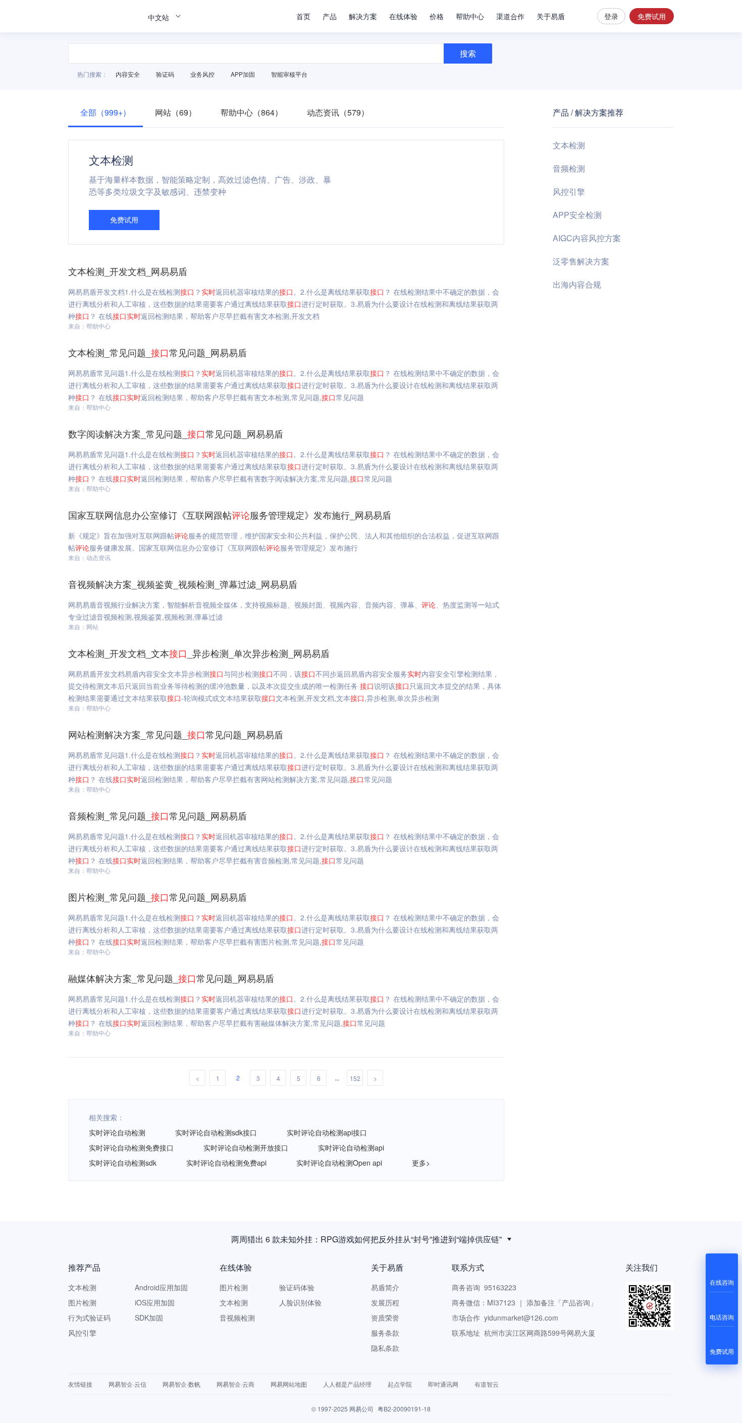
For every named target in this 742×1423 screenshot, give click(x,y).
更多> (421, 1163)
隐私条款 (385, 1348)
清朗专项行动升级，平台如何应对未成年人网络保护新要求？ (366, 1240)
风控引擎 (569, 191)
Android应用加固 (161, 1287)
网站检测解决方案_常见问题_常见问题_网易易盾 (175, 734)
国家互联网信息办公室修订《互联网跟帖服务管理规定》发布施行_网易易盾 (229, 514)
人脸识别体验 (300, 1302)
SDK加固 (149, 1317)
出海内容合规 (577, 284)
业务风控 (202, 74)
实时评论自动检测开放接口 (245, 1147)
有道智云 (486, 1384)
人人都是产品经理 (347, 1384)
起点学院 (400, 1384)
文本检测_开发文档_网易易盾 (127, 271)
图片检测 (82, 1302)
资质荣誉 (385, 1317)
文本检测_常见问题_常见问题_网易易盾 (157, 352)
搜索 (581, 16)
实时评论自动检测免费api (226, 1163)
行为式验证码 (89, 1317)
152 (355, 1078)
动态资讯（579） (338, 112)
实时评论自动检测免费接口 (131, 1147)
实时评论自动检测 (117, 1132)
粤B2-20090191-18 (404, 1408)
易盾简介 (385, 1287)
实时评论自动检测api (351, 1147)
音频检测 (569, 168)
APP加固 (243, 74)
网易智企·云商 (235, 1384)
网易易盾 (103, 16)
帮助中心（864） (252, 112)
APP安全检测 (577, 215)
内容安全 (128, 74)
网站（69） (175, 112)
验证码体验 (296, 1287)
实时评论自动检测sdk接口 (216, 1132)
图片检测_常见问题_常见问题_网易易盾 (157, 896)
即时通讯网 (443, 1384)
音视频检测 (237, 1317)
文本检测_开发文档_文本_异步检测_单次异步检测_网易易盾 (199, 653)
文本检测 (569, 145)
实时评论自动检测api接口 (327, 1132)
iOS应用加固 (155, 1302)
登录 (611, 16)
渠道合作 (510, 16)
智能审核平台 (289, 74)
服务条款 (385, 1333)
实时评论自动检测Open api (339, 1163)
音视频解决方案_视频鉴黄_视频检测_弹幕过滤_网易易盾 (182, 583)
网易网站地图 (289, 1384)
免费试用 (652, 16)
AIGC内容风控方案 (587, 238)
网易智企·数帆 (181, 1384)
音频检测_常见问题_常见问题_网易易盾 (157, 815)
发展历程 (385, 1302)
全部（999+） (105, 112)
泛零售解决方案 (581, 261)
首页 (303, 16)
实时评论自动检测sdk (122, 1163)
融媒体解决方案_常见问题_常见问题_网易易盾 (171, 977)
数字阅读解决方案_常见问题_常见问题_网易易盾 (175, 433)
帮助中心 (470, 16)
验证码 (165, 74)
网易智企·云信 (127, 1384)
